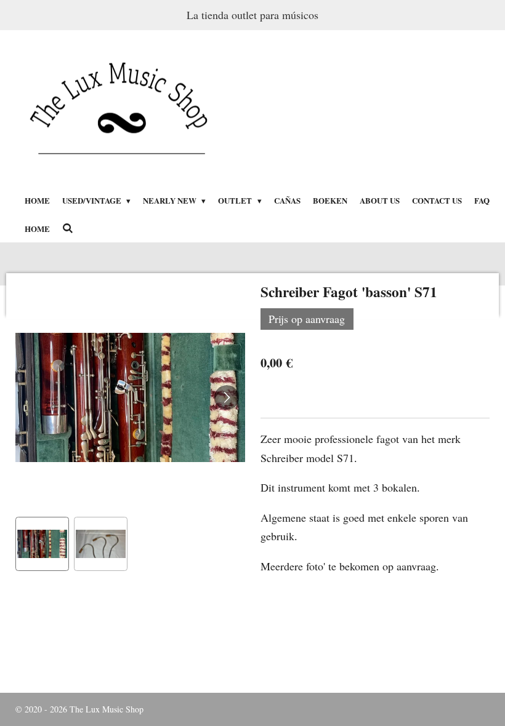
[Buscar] (67, 228)
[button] (42, 543)
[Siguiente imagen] (226, 397)
